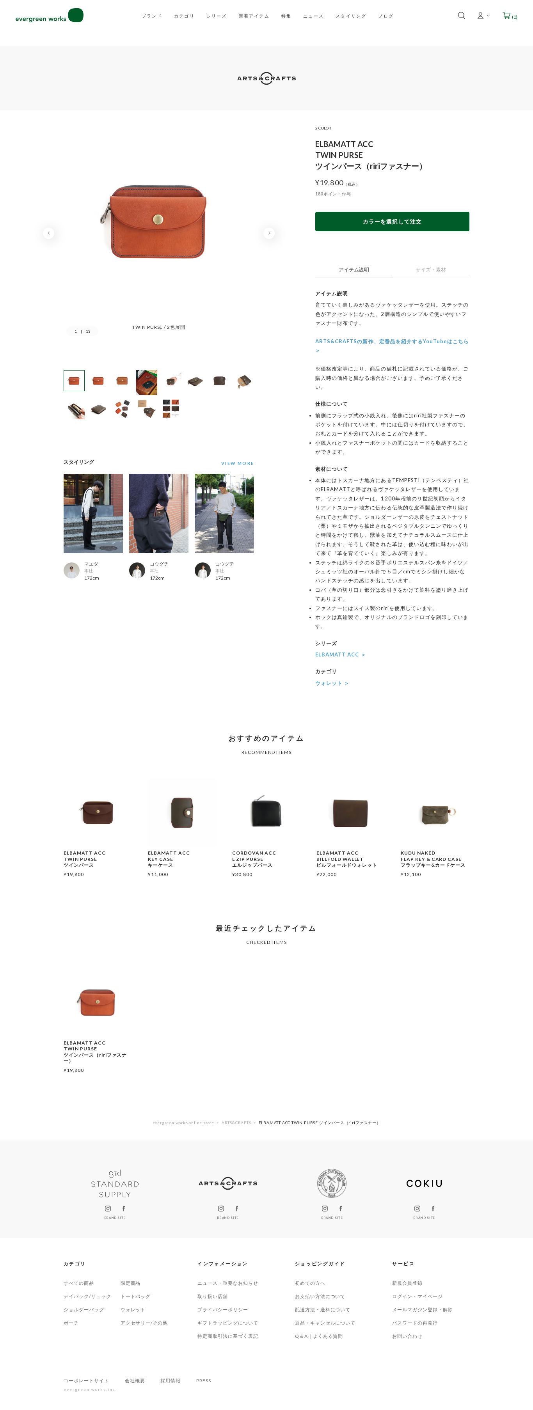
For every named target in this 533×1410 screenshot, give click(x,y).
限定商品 (131, 1283)
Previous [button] (48, 233)
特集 (286, 15)
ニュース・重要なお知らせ (227, 1283)
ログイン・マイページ (417, 1296)
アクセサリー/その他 (144, 1323)
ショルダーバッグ (84, 1309)
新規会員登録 (407, 1283)
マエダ (91, 564)
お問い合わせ (407, 1336)
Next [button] (269, 233)
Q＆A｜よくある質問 (319, 1336)
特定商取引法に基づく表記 (227, 1336)
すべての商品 (79, 1283)
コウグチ (159, 564)
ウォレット (133, 1309)
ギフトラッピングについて (227, 1323)
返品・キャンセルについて (325, 1323)
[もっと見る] (235, 463)
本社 (88, 570)
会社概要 (135, 1380)
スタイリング (351, 15)
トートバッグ (136, 1296)
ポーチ (71, 1323)
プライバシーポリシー (222, 1309)
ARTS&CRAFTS (236, 1122)
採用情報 (170, 1380)
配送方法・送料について (323, 1309)
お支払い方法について (320, 1296)
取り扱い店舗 (212, 1296)
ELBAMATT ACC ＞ (340, 654)
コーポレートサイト (86, 1380)
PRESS (203, 1380)
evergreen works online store (183, 1122)
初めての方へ (310, 1283)
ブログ (386, 15)
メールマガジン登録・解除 (422, 1309)
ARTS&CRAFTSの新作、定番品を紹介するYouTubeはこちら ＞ (392, 345)
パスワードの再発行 (415, 1323)
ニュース (313, 15)
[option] (159, 228)
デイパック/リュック (87, 1296)
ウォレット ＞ (332, 683)
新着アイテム (254, 15)
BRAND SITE (115, 1218)
